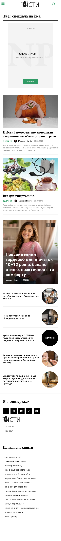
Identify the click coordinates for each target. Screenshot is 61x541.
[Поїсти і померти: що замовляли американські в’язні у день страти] (30, 111)
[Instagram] (13, 411)
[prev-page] (48, 225)
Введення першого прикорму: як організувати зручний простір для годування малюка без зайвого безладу (21, 359)
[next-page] (53, 225)
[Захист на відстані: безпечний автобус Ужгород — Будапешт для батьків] (50, 296)
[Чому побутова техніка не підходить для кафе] (50, 317)
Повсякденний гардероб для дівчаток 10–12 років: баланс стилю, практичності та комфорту (30, 264)
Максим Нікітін (25, 141)
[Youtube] (37, 411)
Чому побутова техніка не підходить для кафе (16, 317)
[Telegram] (21, 411)
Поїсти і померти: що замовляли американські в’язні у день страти (29, 134)
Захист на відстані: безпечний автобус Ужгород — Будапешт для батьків (21, 296)
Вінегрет (7, 141)
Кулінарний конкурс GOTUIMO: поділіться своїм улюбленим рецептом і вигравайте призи (18, 338)
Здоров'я (7, 201)
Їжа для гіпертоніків (18, 196)
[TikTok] (29, 411)
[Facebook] (6, 411)
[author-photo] (16, 141)
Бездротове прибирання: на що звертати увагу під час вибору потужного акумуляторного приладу (19, 380)
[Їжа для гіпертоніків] (30, 174)
